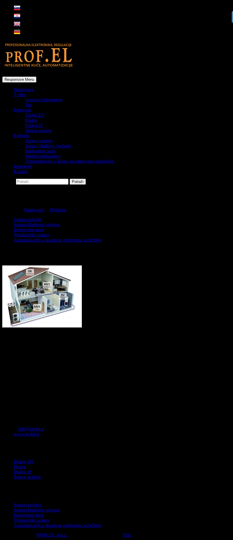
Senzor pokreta (38, 130)
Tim (28, 104)
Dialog (31, 120)
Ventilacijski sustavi (42, 156)
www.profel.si (26, 434)
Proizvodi (22, 110)
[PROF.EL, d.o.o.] (39, 65)
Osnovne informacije (44, 99)
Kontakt (21, 171)
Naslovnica (24, 89)
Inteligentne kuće (40, 151)
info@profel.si (31, 428)
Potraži (9, 181)
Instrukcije (23, 166)
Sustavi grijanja (39, 140)
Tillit (126, 535)
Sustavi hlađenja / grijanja (48, 145)
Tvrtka (20, 94)
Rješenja (21, 135)
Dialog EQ (35, 115)
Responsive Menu (19, 79)
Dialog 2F (34, 125)
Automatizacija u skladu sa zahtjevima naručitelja (69, 161)
